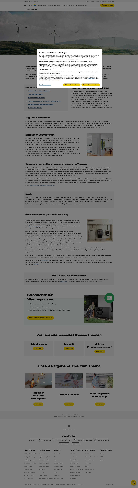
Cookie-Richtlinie (91, 78)
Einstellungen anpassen (45, 84)
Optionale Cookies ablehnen (72, 84)
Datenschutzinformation (45, 79)
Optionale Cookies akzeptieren (90, 84)
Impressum (57, 79)
